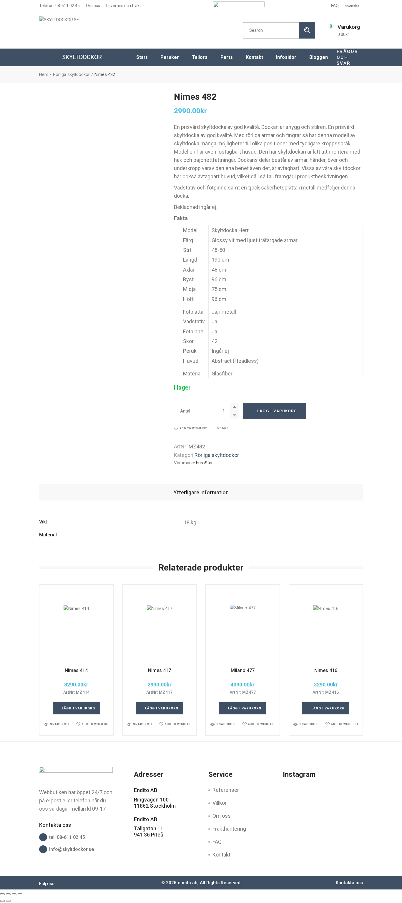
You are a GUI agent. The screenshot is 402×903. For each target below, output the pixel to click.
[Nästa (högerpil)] (8, 901)
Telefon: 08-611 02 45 (59, 5)
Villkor (219, 803)
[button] (190, 428)
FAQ (335, 5)
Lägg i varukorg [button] (78, 708)
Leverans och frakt (123, 5)
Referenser (225, 790)
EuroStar (204, 462)
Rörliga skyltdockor (217, 455)
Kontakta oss (349, 882)
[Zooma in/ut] (2, 894)
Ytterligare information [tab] (201, 492)
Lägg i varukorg (277, 411)
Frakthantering (229, 829)
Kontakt (221, 855)
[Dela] (14, 894)
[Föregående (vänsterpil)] (2, 901)
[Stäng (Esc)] (20, 894)
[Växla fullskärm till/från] (8, 894)
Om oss (92, 5)
